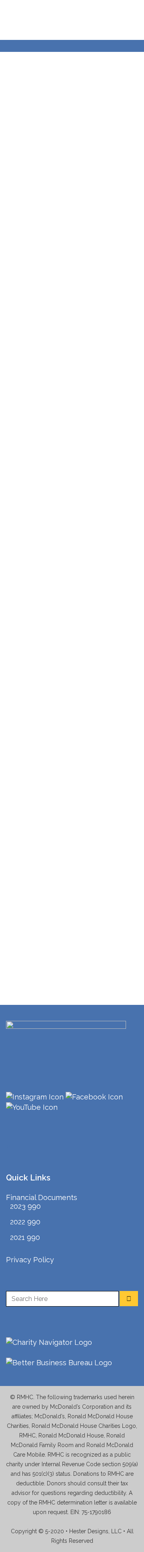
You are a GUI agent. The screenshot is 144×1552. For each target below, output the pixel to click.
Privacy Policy (30, 1259)
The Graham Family (64, 258)
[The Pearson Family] (72, 841)
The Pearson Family (65, 888)
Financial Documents (41, 1197)
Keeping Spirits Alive (66, 683)
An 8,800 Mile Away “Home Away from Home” (63, 91)
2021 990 (25, 1237)
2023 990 (25, 1206)
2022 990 (25, 1222)
